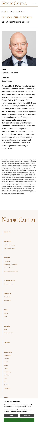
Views (5, 329)
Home (3, 12)
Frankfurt (6, 358)
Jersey (6, 365)
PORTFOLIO (7, 293)
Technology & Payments (10, 264)
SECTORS (7, 258)
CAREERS (7, 342)
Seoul (5, 381)
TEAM (6, 310)
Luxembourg (7, 372)
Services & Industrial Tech (11, 271)
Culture (6, 313)
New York (6, 375)
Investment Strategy (9, 245)
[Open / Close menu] (34, 3)
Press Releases (8, 332)
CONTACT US (8, 352)
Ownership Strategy (9, 248)
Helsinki (6, 362)
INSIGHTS (7, 326)
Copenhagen (7, 355)
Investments (7, 300)
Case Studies (7, 297)
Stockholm (7, 385)
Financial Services (9, 267)
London (6, 368)
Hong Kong (7, 388)
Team (8, 12)
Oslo (5, 378)
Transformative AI (9, 284)
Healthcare (7, 261)
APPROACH (7, 241)
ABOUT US (7, 232)
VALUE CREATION (9, 280)
